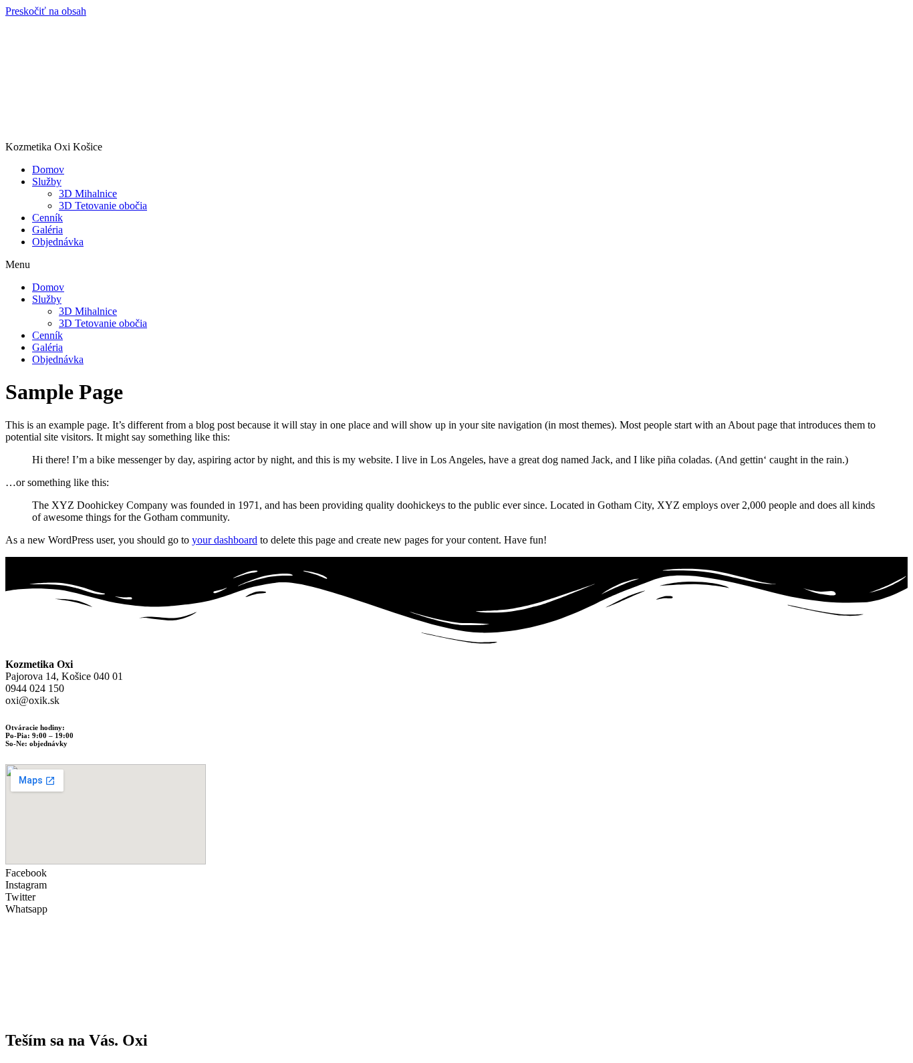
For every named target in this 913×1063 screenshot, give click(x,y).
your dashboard (224, 540)
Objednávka (58, 241)
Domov (48, 169)
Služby (46, 181)
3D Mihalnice (88, 193)
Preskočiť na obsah (45, 11)
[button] (456, 265)
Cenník (47, 217)
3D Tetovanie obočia (103, 205)
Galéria (47, 229)
